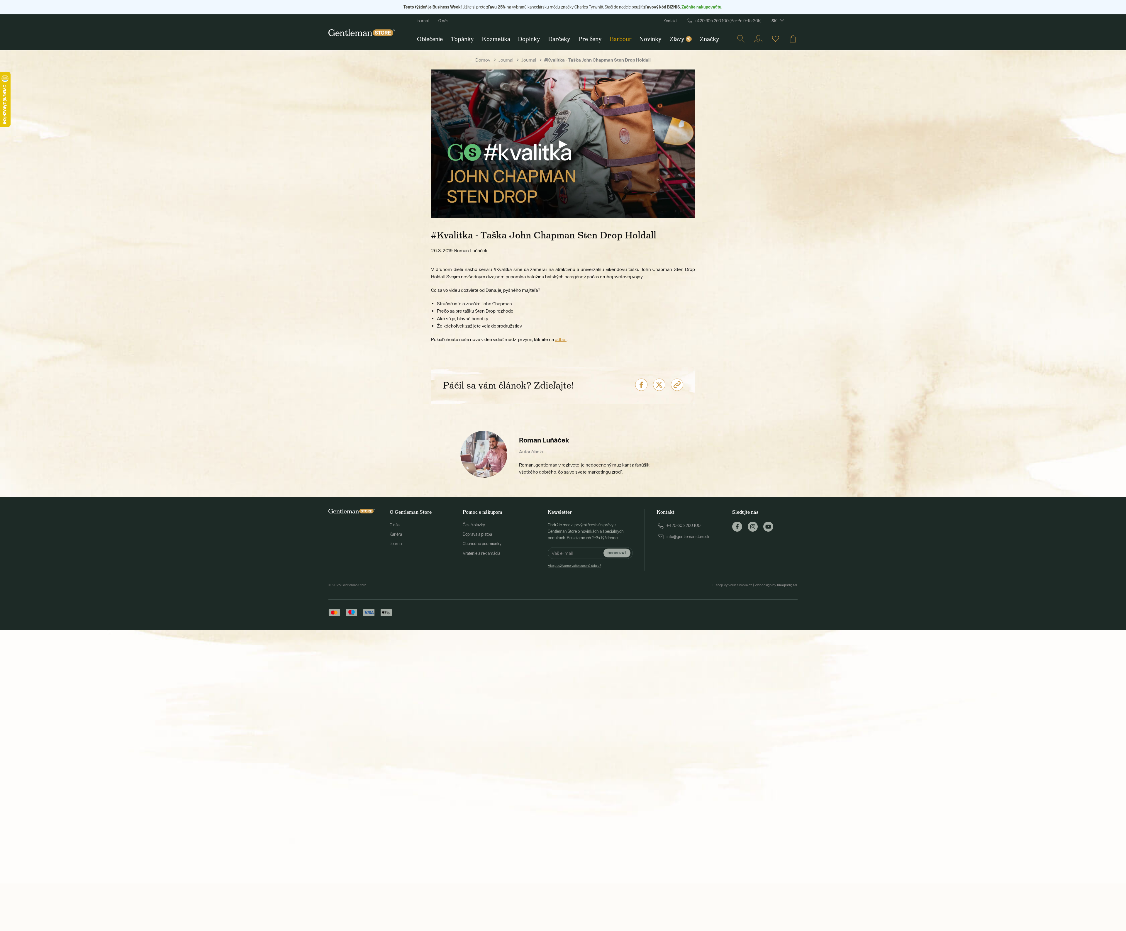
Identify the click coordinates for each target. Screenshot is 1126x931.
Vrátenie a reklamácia (481, 553)
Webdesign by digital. (776, 585)
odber (561, 339)
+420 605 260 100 (684, 525)
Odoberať (617, 553)
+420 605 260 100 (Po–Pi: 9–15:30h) (728, 20)
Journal (422, 20)
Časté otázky (474, 525)
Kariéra (396, 534)
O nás (443, 20)
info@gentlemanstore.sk (688, 536)
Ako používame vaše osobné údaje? (574, 566)
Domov (482, 59)
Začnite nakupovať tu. (702, 6)
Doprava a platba (477, 534)
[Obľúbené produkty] (775, 38)
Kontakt (670, 20)
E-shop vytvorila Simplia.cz (732, 585)
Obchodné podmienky (482, 543)
